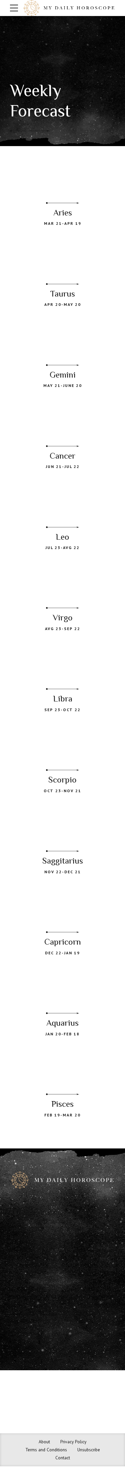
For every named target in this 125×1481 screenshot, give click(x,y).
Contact (62, 1458)
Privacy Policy (73, 1442)
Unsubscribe (88, 1450)
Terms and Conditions (46, 1450)
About (44, 1442)
